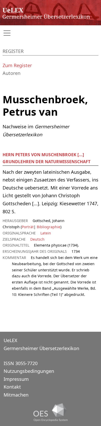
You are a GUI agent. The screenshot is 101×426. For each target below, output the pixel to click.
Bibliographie (48, 226)
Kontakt (12, 387)
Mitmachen (16, 395)
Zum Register (17, 65)
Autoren (11, 73)
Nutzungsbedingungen (29, 371)
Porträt (28, 226)
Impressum (16, 379)
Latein (45, 233)
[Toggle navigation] (50, 33)
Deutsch (37, 239)
